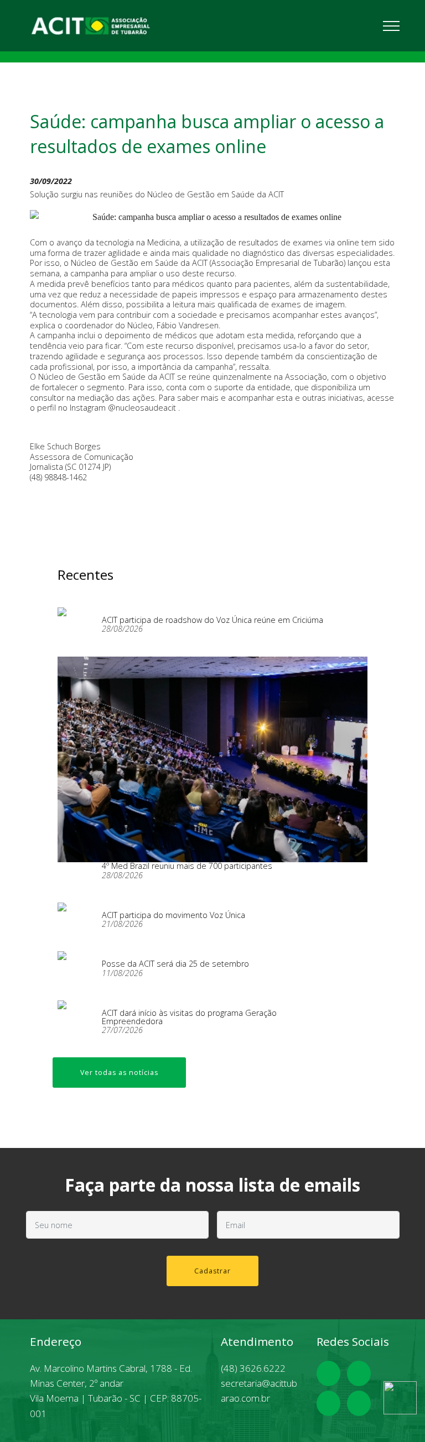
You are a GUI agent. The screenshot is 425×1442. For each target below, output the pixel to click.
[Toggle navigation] (391, 25)
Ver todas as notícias (119, 1072)
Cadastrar (212, 1271)
